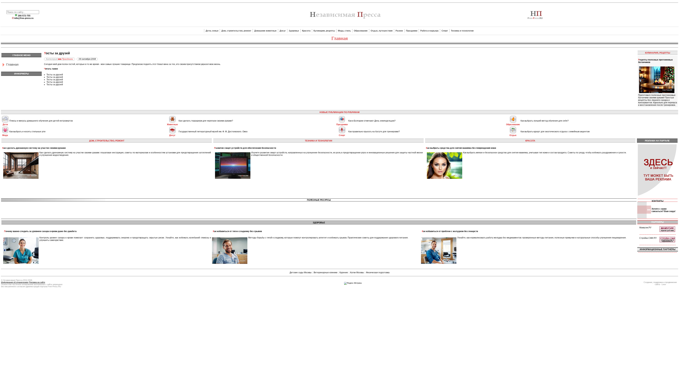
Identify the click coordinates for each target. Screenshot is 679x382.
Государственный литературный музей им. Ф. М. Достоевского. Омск (213, 131)
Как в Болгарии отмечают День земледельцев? (372, 121)
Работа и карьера (429, 31)
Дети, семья (212, 31)
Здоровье (294, 31)
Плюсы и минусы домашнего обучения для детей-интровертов (41, 121)
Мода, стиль (344, 31)
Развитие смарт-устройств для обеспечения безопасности (245, 148)
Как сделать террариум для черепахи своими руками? (206, 121)
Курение (344, 272)
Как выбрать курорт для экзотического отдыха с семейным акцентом (555, 131)
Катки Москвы (357, 272)
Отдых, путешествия (382, 31)
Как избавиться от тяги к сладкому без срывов (237, 231)
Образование (361, 31)
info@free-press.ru (23, 18)
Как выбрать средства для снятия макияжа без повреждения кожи (461, 148)
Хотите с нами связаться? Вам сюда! (663, 210)
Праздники (411, 31)
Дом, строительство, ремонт (236, 31)
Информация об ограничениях (14, 282)
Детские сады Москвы (301, 272)
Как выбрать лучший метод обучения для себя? (545, 121)
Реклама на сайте (37, 282)
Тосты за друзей (55, 74)
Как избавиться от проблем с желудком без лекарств (450, 231)
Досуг (283, 31)
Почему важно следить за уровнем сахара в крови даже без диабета (40, 231)
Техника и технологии (462, 31)
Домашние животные (265, 31)
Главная (12, 64)
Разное (399, 31)
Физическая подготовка (378, 272)
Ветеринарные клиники (325, 272)
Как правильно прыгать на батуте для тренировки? (374, 131)
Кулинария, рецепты (324, 31)
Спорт (445, 31)
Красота (306, 31)
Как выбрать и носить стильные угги (27, 131)
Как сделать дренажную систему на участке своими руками (34, 148)
